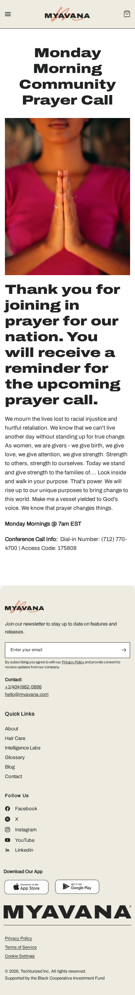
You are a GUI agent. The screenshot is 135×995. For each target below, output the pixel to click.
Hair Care (15, 738)
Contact (13, 776)
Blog (10, 767)
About (11, 728)
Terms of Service (21, 947)
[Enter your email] (123, 650)
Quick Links (20, 714)
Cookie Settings (20, 956)
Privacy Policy (73, 662)
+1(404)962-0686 (23, 686)
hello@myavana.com (26, 694)
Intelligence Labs (23, 747)
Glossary (15, 757)
